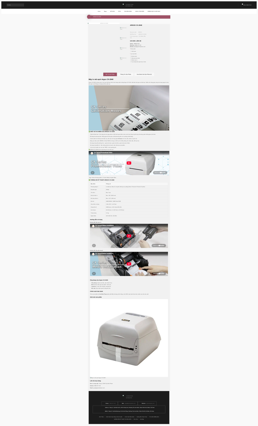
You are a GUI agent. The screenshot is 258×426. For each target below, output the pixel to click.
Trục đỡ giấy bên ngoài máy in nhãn (139, 61)
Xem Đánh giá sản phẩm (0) (144, 74)
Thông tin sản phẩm (125, 74)
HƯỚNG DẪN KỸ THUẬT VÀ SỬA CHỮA (122, 419)
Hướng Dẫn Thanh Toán (142, 416)
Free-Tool (136, 419)
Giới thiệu (101, 416)
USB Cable (134, 51)
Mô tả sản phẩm (110, 74)
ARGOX (140, 32)
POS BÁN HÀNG (128, 11)
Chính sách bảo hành (129, 416)
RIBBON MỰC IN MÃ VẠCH (154, 11)
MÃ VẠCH (112, 11)
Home (99, 11)
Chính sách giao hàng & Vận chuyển (114, 416)
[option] (124, 31)
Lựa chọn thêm (134, 53)
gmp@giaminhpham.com (130, 403)
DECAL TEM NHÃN (139, 11)
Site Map (142, 419)
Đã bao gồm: (133, 48)
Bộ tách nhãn (134, 56)
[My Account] (234, 5)
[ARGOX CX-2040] (124, 31)
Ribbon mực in (134, 60)
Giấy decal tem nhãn (136, 58)
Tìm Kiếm (22, 5)
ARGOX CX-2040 (97, 16)
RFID (119, 11)
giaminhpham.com (150, 403)
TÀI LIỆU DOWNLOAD (154, 416)
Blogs (105, 11)
